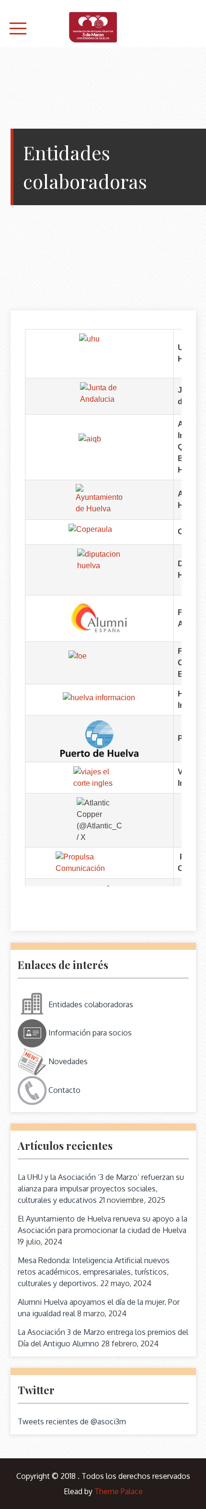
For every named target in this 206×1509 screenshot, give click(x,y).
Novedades (67, 1061)
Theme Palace (118, 1491)
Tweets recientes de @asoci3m (72, 1421)
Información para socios (89, 1032)
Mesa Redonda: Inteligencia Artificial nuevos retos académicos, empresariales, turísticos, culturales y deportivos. (94, 1272)
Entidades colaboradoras (89, 1004)
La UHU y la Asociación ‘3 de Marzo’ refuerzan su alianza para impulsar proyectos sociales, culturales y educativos (101, 1188)
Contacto (63, 1090)
